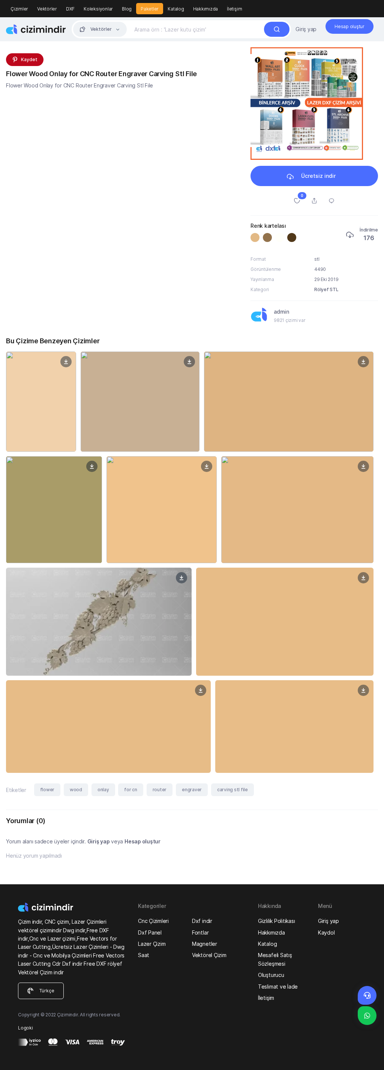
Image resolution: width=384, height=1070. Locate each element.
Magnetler (204, 944)
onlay (103, 789)
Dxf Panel (150, 932)
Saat (143, 955)
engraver (192, 789)
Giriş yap (306, 29)
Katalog (176, 9)
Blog (127, 9)
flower (47, 789)
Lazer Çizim (151, 944)
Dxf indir (202, 921)
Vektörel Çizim (209, 955)
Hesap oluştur (142, 841)
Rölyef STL (326, 289)
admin (281, 311)
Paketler (150, 9)
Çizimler (19, 9)
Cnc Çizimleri (153, 921)
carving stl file (232, 789)
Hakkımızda (205, 9)
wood (76, 789)
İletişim (234, 9)
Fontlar (200, 932)
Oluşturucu (271, 975)
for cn (130, 789)
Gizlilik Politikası (276, 921)
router (160, 789)
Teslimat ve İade (278, 986)
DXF (70, 9)
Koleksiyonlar (98, 9)
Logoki (25, 1028)
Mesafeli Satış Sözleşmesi (275, 959)
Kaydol (326, 932)
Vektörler (47, 9)
